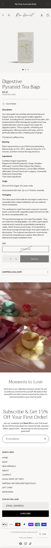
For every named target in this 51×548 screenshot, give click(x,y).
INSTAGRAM (7, 492)
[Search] (9, 15)
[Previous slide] (3, 4)
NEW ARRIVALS (9, 466)
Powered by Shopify (34, 532)
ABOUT (5, 470)
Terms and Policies (25, 538)
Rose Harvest (21, 532)
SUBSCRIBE (25, 513)
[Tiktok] (30, 543)
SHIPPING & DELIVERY (12, 272)
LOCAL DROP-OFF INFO (13, 479)
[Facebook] (20, 543)
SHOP (4, 462)
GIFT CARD (7, 487)
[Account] (42, 15)
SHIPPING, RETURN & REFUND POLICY (19, 483)
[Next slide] (48, 4)
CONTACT (6, 474)
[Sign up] (45, 439)
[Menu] (3, 15)
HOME (5, 457)
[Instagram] (25, 543)
